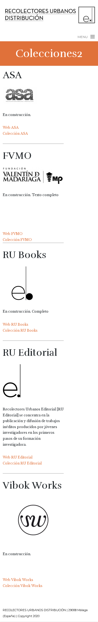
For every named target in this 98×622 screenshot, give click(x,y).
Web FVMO (13, 234)
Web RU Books (15, 324)
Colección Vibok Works (22, 586)
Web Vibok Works (18, 580)
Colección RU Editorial (22, 463)
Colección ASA (15, 133)
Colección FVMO (17, 240)
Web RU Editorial (17, 457)
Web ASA (11, 127)
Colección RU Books (20, 330)
